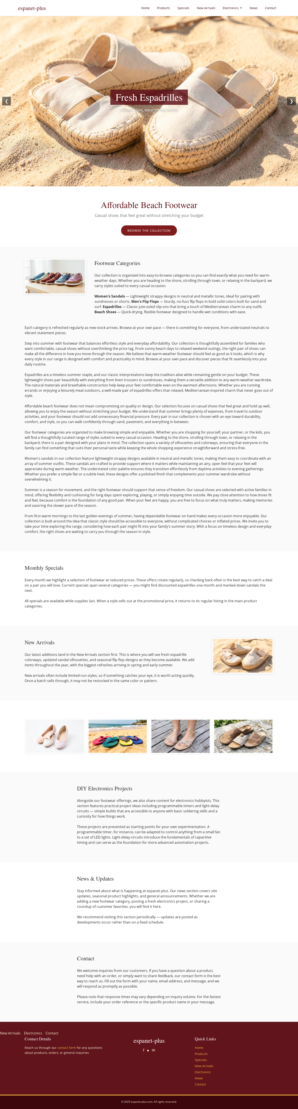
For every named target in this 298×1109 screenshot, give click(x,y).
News (254, 8)
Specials (183, 8)
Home (145, 8)
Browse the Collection (149, 230)
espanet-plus (32, 8)
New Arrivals (206, 8)
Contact (270, 8)
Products (163, 8)
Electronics (232, 8)
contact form (66, 1048)
